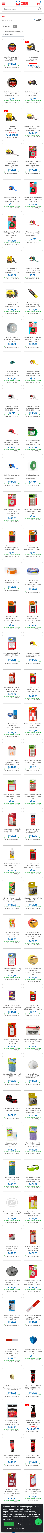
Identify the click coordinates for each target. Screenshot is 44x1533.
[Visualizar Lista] (18, 26)
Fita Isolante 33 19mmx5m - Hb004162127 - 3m (12, 270)
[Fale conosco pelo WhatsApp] (38, 1521)
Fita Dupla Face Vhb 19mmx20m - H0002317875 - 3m (33, 477)
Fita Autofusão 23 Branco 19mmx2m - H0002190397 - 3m (33, 128)
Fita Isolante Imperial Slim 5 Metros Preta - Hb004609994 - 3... (33, 94)
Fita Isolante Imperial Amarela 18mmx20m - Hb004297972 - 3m (33, 655)
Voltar (38, 20)
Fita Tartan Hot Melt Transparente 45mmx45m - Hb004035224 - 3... (12, 1388)
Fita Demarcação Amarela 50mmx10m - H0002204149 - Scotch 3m (33, 971)
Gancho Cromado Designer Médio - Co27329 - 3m (12, 1248)
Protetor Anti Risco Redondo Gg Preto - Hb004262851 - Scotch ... (33, 1007)
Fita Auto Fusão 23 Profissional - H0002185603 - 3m (12, 304)
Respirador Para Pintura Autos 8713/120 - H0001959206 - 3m (12, 1282)
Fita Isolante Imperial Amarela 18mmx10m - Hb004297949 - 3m (33, 373)
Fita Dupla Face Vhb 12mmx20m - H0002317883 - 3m (33, 442)
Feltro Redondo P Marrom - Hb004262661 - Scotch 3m (33, 762)
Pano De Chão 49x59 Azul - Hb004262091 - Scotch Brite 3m (12, 1076)
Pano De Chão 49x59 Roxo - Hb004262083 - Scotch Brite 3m (33, 1145)
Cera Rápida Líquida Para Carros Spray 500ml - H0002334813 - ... (33, 1422)
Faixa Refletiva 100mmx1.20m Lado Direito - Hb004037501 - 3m (12, 1352)
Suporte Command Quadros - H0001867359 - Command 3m (33, 1214)
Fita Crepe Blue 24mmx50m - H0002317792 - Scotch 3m (12, 726)
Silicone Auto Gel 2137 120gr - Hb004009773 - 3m (33, 1388)
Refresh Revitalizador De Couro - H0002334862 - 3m (12, 1457)
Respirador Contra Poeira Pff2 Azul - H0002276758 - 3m (33, 1351)
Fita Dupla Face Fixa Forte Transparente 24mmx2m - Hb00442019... (33, 199)
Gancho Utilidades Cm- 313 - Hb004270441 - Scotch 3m (12, 1041)
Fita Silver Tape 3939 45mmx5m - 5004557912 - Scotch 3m (12, 339)
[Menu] (4, 3)
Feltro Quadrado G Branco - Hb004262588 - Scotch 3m (12, 796)
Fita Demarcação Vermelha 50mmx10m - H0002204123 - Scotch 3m (33, 935)
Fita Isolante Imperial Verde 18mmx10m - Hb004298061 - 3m (33, 270)
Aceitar (9, 1524)
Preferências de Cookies (15, 1528)
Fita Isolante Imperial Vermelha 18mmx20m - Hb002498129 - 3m (12, 442)
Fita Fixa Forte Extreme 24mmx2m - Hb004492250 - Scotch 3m (33, 164)
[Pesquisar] (39, 9)
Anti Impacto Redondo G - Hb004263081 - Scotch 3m (12, 655)
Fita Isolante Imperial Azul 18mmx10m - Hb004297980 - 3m (12, 199)
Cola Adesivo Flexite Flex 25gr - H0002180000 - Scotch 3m (12, 1317)
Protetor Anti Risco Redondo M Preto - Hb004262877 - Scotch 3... (33, 619)
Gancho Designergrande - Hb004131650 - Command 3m (33, 1248)
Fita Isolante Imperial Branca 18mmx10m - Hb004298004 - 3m (12, 408)
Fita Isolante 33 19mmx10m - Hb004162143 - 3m (12, 128)
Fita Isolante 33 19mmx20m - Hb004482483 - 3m (33, 59)
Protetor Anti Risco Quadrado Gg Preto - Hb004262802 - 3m (12, 548)
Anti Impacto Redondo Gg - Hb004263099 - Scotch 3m (12, 970)
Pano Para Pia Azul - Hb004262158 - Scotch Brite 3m (12, 1179)
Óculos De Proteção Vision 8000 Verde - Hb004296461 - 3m (33, 1179)
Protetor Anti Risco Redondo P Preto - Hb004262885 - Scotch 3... (33, 690)
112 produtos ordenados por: (12, 32)
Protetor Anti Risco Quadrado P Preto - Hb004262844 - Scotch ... (33, 865)
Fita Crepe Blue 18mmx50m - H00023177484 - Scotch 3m (33, 583)
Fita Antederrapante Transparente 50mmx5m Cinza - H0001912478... (33, 1110)
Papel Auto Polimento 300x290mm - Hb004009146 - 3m (12, 1422)
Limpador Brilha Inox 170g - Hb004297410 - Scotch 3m (12, 1214)
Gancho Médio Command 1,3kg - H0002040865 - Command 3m (12, 689)
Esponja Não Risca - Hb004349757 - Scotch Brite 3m (12, 934)
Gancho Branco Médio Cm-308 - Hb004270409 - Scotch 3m (33, 725)
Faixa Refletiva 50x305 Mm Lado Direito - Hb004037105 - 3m (33, 1317)
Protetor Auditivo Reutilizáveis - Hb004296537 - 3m (12, 373)
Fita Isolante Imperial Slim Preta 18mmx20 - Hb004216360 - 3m (12, 59)
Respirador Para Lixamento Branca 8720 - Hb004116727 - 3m (33, 1076)
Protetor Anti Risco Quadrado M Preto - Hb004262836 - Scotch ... (33, 548)
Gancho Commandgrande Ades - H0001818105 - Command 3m (12, 831)
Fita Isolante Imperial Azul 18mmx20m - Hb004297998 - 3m (12, 477)
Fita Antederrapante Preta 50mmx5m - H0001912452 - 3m (33, 900)
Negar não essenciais (26, 1524)
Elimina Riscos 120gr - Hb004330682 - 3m (33, 1456)
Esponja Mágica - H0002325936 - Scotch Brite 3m (12, 1145)
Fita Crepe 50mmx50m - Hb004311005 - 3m (12, 581)
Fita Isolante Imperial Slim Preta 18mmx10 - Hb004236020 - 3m (12, 94)
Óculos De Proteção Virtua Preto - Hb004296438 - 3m (33, 1041)
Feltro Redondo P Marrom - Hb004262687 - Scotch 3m (33, 511)
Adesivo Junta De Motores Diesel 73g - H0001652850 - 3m (33, 304)
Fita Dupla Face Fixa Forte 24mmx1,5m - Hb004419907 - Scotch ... (33, 1282)
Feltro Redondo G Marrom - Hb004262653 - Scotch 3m (33, 796)
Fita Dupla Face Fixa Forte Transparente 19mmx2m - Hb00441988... (33, 339)
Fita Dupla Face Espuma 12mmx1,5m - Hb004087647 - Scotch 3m (12, 512)
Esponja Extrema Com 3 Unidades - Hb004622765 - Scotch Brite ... (12, 1007)
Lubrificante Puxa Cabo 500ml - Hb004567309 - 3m (12, 865)
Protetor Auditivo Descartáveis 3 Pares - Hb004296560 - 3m (12, 762)
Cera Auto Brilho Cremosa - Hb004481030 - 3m (12, 1109)
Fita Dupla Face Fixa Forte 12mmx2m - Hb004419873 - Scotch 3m (12, 235)
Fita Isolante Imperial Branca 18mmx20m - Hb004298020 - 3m (33, 408)
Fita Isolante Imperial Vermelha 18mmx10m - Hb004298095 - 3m (33, 234)
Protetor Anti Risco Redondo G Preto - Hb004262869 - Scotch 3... (12, 619)
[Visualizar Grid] (15, 26)
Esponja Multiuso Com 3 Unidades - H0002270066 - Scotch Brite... (12, 900)
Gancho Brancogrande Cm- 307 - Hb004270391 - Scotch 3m (33, 1491)
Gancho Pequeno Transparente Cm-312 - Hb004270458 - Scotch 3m (12, 1492)
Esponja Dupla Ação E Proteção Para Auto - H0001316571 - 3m (33, 831)
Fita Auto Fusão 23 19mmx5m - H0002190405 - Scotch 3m (12, 164)
